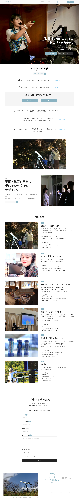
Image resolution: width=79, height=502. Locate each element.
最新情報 (42, 1)
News (45, 492)
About (46, 1)
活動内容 (50, 1)
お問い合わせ (70, 492)
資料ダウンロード (63, 492)
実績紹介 (54, 1)
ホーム (38, 1)
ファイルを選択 (26, 452)
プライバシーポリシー (28, 456)
